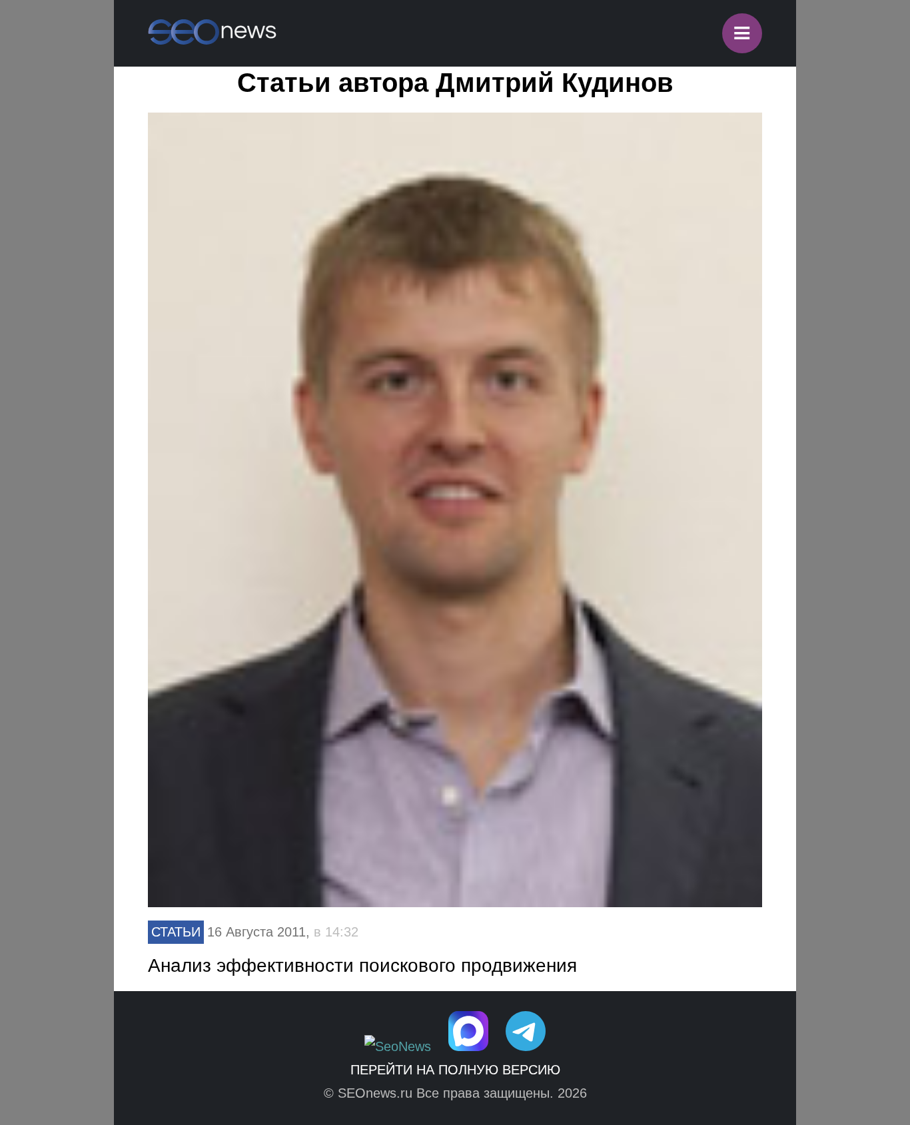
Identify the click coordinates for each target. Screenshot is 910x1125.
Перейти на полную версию (455, 1069)
